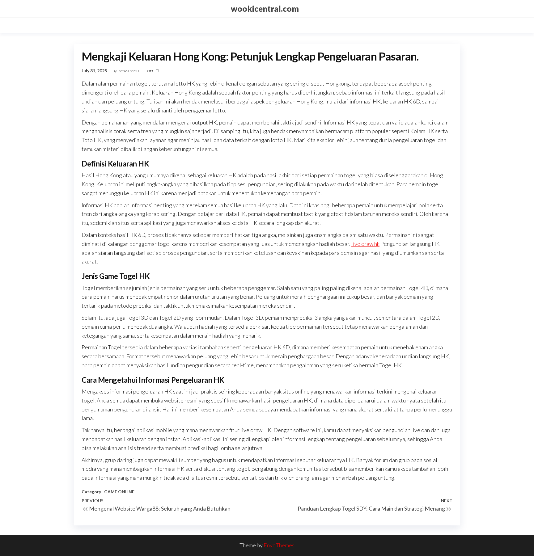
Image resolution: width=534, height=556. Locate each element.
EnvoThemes (279, 545)
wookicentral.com (265, 9)
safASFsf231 (129, 71)
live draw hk (365, 243)
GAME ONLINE (119, 491)
